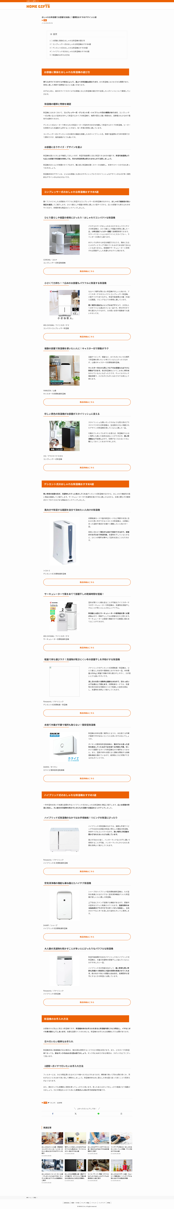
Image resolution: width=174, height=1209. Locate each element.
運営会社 (66, 1203)
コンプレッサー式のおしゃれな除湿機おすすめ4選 (71, 44)
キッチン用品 (85, 1203)
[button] (53, 1113)
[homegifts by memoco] (38, 6)
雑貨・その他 (75, 1203)
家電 (45, 20)
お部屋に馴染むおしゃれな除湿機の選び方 (68, 40)
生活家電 (59, 1103)
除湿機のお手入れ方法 (61, 55)
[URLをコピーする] (121, 1113)
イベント (94, 1203)
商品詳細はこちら (87, 271)
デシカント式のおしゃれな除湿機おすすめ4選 (70, 47)
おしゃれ (52, 1103)
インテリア (102, 1203)
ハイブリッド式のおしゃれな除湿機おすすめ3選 (70, 51)
